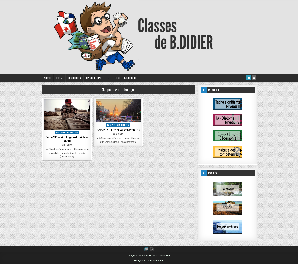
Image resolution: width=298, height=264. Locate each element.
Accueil (47, 78)
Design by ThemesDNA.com (149, 260)
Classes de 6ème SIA (68, 132)
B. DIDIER (68, 145)
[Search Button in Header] (254, 77)
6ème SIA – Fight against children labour (67, 139)
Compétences (74, 78)
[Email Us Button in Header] (248, 77)
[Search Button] (152, 249)
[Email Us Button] (146, 249)
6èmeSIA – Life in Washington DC (118, 130)
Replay (59, 78)
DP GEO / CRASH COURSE (125, 78)
